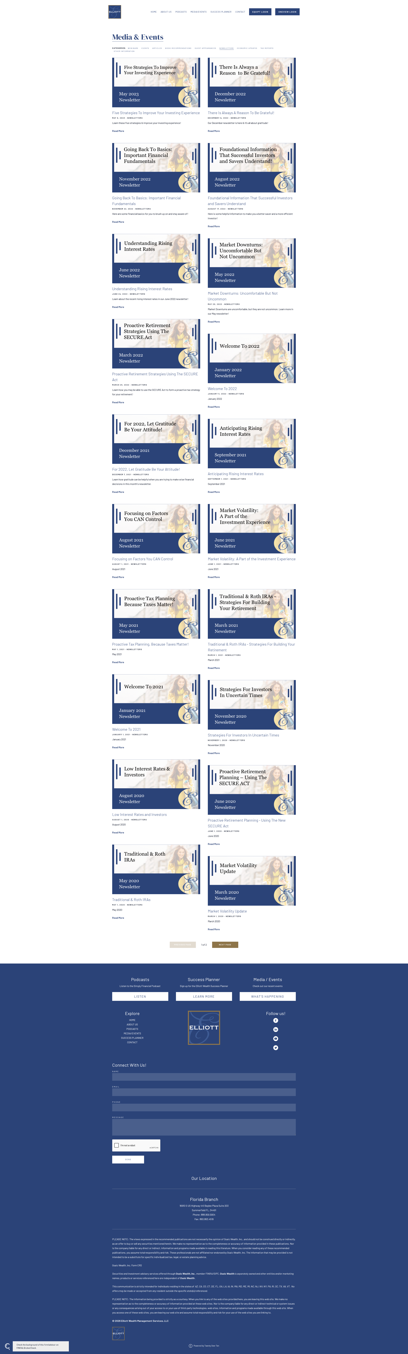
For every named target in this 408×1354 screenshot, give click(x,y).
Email (116, 1086)
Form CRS (136, 1265)
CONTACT (240, 11)
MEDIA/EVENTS (199, 11)
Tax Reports (267, 48)
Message (118, 1117)
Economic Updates (247, 48)
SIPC (216, 1273)
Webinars (133, 48)
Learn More (204, 996)
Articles (157, 48)
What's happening (267, 996)
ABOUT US (166, 11)
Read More (118, 130)
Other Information (124, 51)
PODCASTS (181, 11)
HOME (154, 11)
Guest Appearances (205, 48)
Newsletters (226, 48)
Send (128, 1159)
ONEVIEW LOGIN (287, 11)
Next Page (225, 945)
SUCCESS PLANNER (221, 11)
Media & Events (137, 37)
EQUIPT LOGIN (260, 11)
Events (145, 48)
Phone (116, 1102)
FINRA (209, 1273)
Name (115, 1071)
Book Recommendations (178, 48)
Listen (140, 996)
